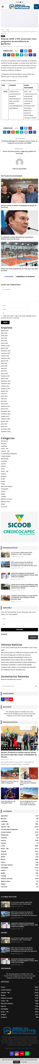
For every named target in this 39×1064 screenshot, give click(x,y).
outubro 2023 (5, 416)
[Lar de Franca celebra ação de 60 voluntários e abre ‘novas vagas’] (5, 555)
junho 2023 (4, 426)
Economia (4, 461)
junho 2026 (4, 335)
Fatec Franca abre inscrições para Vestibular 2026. (28, 782)
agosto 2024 (4, 391)
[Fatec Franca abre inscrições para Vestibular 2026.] (29, 773)
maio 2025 (4, 368)
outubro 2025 (5, 356)
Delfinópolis (4, 459)
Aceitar (16, 1062)
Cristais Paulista (5, 456)
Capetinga (4, 446)
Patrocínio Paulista (6, 486)
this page (30, 715)
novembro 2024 (5, 383)
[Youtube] (22, 1053)
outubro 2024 (5, 386)
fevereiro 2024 (5, 406)
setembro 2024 (5, 388)
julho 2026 (4, 333)
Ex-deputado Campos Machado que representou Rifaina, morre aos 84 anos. (17, 238)
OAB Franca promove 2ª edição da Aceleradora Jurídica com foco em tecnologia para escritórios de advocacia (24, 563)
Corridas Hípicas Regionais (9, 453)
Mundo (3, 479)
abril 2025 (4, 371)
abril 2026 (4, 341)
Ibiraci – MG (4, 471)
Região (3, 494)
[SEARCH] (36, 686)
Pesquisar (4, 634)
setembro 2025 (5, 358)
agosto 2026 (4, 330)
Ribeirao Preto (5, 501)
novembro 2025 (5, 353)
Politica (3, 491)
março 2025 (4, 373)
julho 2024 (4, 394)
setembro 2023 (5, 419)
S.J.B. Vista (4, 506)
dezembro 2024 (5, 381)
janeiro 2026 (4, 348)
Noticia (3, 481)
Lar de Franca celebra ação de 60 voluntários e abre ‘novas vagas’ (21, 553)
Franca (3, 469)
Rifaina (3, 36)
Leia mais (24, 1062)
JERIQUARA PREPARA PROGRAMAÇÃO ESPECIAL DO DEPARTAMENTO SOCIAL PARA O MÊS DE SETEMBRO (24, 575)
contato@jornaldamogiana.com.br (24, 1048)
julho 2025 (4, 363)
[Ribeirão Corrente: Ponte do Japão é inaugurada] (10, 773)
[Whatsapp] (27, 1053)
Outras (3, 484)
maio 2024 (4, 399)
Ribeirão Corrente (6, 499)
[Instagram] (17, 1053)
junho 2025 (4, 366)
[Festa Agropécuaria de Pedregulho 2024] (10, 793)
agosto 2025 (4, 361)
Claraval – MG (5, 451)
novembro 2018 (5, 431)
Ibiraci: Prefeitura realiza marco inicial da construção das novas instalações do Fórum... (19, 754)
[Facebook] (12, 1053)
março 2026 (4, 343)
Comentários (9, 276)
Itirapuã (3, 474)
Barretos (3, 443)
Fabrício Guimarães (8, 46)
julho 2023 (4, 424)
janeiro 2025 (4, 378)
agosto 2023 (4, 421)
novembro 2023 (5, 414)
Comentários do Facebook (25, 276)
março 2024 (4, 404)
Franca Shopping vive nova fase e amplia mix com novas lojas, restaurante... (28, 802)
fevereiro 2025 (5, 376)
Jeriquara (3, 476)
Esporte (3, 464)
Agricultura (4, 441)
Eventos (3, 466)
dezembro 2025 (5, 351)
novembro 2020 (5, 429)
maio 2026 (4, 338)
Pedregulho (4, 489)
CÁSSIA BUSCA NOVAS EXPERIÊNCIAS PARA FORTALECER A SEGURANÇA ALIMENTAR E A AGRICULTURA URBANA (24, 586)
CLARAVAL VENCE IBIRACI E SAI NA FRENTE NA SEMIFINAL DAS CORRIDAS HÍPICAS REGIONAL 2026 (24, 597)
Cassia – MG (4, 448)
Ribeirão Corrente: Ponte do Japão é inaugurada (9, 782)
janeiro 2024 (4, 409)
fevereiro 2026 (5, 346)
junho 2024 (4, 396)
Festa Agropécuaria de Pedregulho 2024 (8, 802)
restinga (3, 496)
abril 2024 (4, 401)
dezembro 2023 (5, 411)
